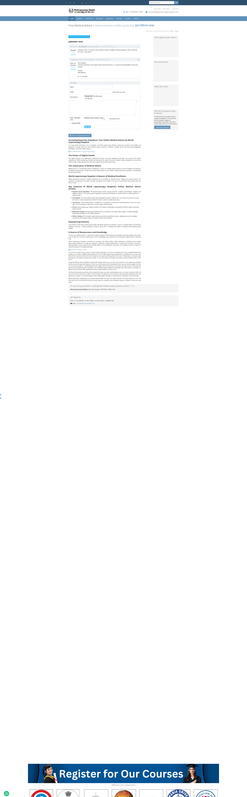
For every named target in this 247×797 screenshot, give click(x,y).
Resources (109, 18)
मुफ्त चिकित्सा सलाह (144, 25)
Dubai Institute (166, 9)
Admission (89, 18)
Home (72, 18)
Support (119, 18)
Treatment (99, 18)
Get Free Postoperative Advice (80, 135)
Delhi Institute (157, 9)
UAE (170, 31)
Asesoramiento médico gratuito (113, 25)
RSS (132, 286)
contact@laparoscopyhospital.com (163, 12)
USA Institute (175, 9)
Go (176, 3)
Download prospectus (162, 127)
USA (175, 31)
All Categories (83, 46)
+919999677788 (136, 12)
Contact (136, 18)
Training (80, 18)
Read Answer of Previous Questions (79, 36)
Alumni (127, 18)
